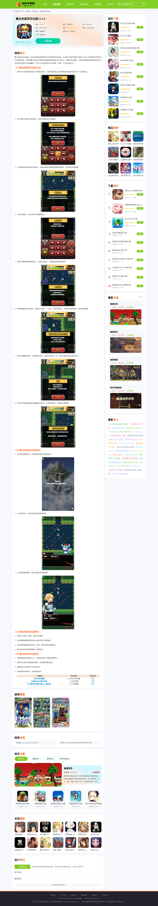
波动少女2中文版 (116, 439)
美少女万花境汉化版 (120, 474)
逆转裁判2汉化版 (118, 436)
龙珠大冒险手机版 (126, 432)
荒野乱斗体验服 (118, 455)
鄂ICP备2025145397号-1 (91, 898)
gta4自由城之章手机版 (131, 455)
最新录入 (94, 895)
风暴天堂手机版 (116, 470)
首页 (22, 11)
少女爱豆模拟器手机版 (118, 424)
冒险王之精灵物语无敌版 (125, 447)
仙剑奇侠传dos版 (118, 428)
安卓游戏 (28, 11)
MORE (140, 297)
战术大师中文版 (123, 466)
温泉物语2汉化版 (132, 439)
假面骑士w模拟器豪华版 (126, 443)
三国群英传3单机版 (122, 451)
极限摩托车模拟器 (130, 458)
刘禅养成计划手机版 (135, 436)
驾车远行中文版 (135, 466)
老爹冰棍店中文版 (130, 462)
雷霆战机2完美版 (132, 428)
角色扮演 (35, 11)
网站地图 (84, 895)
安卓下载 (48, 41)
